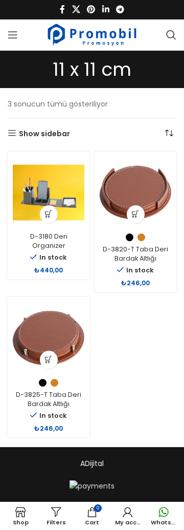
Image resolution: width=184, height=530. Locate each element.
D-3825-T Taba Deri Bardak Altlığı (48, 399)
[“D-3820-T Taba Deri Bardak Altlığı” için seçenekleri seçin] (136, 214)
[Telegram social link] (119, 9)
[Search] (171, 35)
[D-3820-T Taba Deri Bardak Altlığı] (135, 192)
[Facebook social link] (62, 9)
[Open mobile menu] (13, 35)
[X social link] (75, 9)
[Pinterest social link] (91, 9)
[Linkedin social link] (105, 9)
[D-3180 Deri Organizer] (48, 192)
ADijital (92, 463)
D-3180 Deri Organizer (48, 241)
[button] (49, 214)
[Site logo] (92, 34)
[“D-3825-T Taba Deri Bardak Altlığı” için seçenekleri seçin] (49, 360)
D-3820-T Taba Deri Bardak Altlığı (135, 254)
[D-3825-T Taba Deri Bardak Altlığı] (48, 338)
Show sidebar (44, 133)
